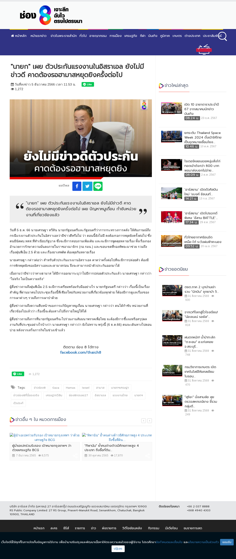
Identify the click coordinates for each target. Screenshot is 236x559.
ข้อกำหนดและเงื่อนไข (169, 542)
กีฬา (142, 35)
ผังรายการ (109, 528)
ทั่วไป (83, 35)
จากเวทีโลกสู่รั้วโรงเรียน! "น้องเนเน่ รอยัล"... (201, 314)
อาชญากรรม (98, 35)
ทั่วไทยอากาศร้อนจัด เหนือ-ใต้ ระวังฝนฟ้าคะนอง (202, 239)
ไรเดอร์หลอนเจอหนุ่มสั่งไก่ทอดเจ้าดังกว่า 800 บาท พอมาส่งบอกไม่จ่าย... (202, 166)
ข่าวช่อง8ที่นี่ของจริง (26, 395)
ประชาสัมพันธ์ (212, 35)
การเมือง (115, 35)
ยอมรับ (226, 542)
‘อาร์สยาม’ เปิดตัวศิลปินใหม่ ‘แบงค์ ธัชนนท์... (201, 192)
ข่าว (93, 528)
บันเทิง (152, 35)
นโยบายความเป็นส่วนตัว (203, 542)
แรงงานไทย (120, 395)
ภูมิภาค (165, 35)
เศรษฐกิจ (130, 35)
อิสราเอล (100, 395)
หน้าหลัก (20, 35)
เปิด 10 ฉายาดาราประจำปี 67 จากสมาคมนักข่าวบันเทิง (201, 109)
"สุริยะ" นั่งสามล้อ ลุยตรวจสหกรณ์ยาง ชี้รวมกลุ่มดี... (201, 402)
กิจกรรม (153, 528)
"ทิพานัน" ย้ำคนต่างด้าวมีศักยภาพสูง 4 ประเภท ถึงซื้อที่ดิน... (112, 448)
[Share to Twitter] (87, 186)
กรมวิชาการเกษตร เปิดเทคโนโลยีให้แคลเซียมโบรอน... (200, 372)
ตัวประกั (18, 403)
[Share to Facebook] (76, 186)
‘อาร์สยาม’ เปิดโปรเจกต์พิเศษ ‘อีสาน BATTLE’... (201, 215)
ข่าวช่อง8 (40, 388)
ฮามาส (100, 388)
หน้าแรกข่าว (39, 35)
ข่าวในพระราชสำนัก (64, 35)
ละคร (53, 528)
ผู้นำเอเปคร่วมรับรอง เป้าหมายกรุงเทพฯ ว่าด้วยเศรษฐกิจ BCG (41, 448)
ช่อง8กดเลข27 (78, 395)
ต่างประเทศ (192, 35)
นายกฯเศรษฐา (120, 388)
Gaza (55, 388)
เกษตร (177, 35)
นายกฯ (138, 395)
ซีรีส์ (66, 528)
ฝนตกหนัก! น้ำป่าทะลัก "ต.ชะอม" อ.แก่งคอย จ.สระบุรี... (200, 342)
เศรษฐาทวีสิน (54, 395)
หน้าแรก (39, 528)
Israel (85, 388)
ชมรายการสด (193, 528)
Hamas (70, 388)
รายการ (80, 528)
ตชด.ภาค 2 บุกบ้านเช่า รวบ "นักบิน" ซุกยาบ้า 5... (202, 289)
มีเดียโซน (171, 528)
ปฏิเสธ (118, 548)
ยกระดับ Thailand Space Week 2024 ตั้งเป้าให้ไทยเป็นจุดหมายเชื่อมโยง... (202, 138)
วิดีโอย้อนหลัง (132, 528)
